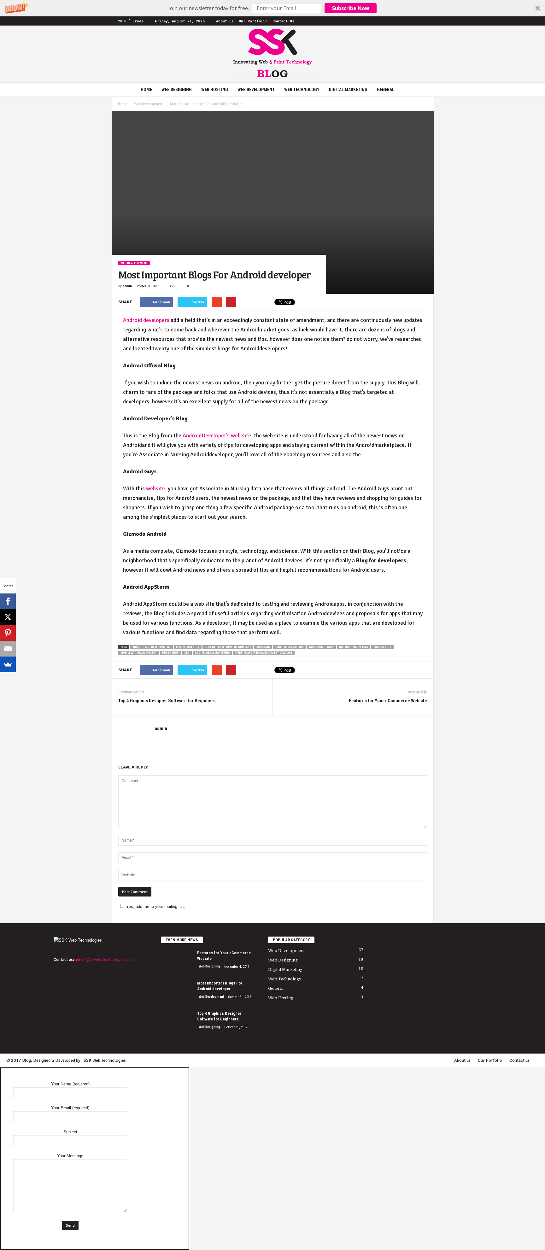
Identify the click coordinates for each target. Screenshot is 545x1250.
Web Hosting (214, 89)
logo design (382, 647)
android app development (151, 647)
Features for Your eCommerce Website (388, 701)
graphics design (321, 647)
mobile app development (138, 652)
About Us (225, 21)
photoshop (170, 652)
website (155, 488)
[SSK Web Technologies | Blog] (272, 54)
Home (146, 89)
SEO (187, 652)
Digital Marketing (348, 89)
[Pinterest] (409, 21)
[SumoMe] (8, 664)
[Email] (8, 649)
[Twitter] (419, 21)
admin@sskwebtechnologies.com (104, 959)
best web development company (228, 647)
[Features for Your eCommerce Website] (176, 962)
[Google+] (390, 21)
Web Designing (176, 89)
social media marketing (212, 652)
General (385, 89)
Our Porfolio (490, 1060)
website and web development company (263, 652)
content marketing (289, 647)
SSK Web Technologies (105, 1060)
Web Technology (301, 89)
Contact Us (283, 21)
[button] (272, 8)
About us (462, 1060)
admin (127, 286)
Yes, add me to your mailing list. (155, 906)
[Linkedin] (399, 21)
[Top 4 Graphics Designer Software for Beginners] (176, 1022)
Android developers (146, 320)
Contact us (519, 1060)
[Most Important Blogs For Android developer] (176, 992)
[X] (8, 617)
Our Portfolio (253, 21)
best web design (187, 647)
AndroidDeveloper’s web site (217, 435)
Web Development (256, 89)
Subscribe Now (350, 8)
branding (263, 647)
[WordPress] (429, 21)
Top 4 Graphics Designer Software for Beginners (166, 701)
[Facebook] (380, 21)
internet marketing (353, 647)
